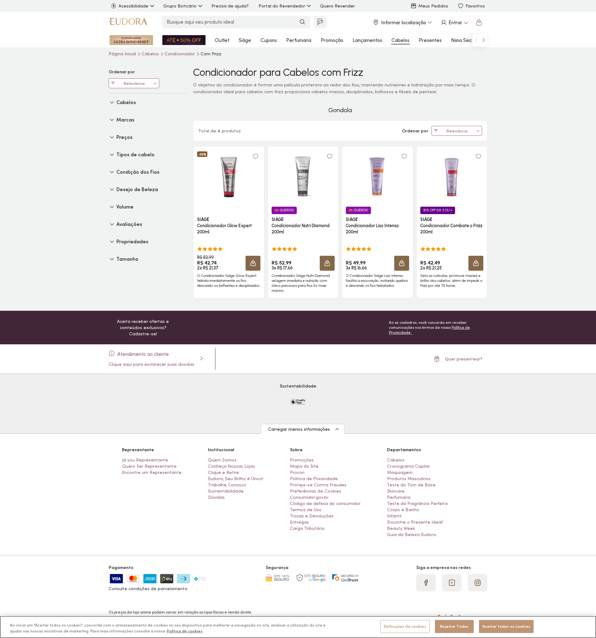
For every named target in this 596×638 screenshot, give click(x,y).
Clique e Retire (223, 472)
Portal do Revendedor (282, 6)
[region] (298, 627)
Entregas (299, 522)
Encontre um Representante (152, 472)
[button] (255, 156)
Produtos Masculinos (409, 478)
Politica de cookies (184, 631)
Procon (297, 472)
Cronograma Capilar (408, 466)
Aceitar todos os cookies (506, 626)
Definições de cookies (405, 626)
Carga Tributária (307, 528)
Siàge (245, 40)
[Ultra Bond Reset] (131, 40)
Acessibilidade (133, 6)
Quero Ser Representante (149, 466)
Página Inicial (123, 54)
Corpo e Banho (403, 509)
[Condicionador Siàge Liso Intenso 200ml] (377, 176)
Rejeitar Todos (454, 626)
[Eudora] (128, 22)
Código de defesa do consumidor (325, 503)
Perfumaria (298, 40)
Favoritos (475, 6)
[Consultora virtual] (320, 22)
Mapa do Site (304, 466)
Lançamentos (367, 40)
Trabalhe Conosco (227, 485)
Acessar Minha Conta (454, 22)
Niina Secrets (466, 40)
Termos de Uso (306, 509)
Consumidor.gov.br (309, 497)
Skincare (395, 491)
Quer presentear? (463, 359)
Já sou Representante (145, 460)
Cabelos (400, 40)
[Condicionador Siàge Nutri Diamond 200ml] (303, 176)
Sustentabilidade (226, 491)
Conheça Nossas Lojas (231, 466)
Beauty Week (401, 528)
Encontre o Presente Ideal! (415, 522)
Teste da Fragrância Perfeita (417, 503)
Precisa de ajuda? (230, 6)
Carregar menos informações (299, 429)
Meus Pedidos (433, 6)
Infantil (394, 516)
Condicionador (180, 54)
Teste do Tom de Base (411, 485)
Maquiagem (400, 472)
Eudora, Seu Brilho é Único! (235, 478)
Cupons (268, 40)
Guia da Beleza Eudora (411, 534)
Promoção (332, 40)
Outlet (222, 40)
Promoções (302, 460)
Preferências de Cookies (315, 491)
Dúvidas (216, 497)
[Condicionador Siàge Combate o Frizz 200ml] (451, 176)
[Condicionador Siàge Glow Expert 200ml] (229, 176)
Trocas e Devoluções (312, 516)
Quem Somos (222, 460)
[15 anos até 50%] (184, 40)
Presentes (430, 40)
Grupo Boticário (179, 6)
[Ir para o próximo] (483, 40)
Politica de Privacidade (314, 478)
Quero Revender (337, 6)
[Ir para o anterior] (476, 40)
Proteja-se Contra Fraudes (318, 485)
